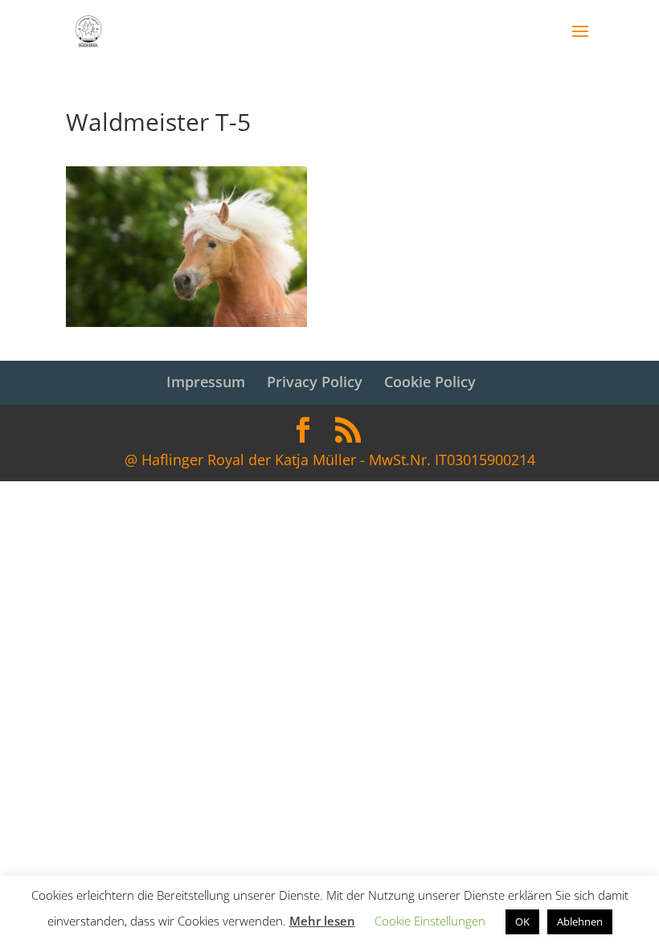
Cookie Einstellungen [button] (430, 921)
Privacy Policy (314, 381)
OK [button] (522, 921)
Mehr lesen (322, 921)
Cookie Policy (430, 381)
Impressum (205, 381)
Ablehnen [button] (580, 921)
